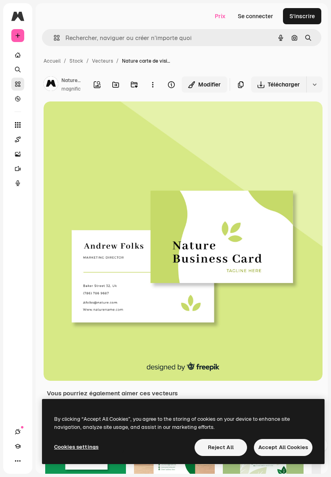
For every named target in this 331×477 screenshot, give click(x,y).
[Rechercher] (17, 69)
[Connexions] (17, 431)
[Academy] (17, 446)
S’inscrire (302, 16)
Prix (220, 16)
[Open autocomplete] (53, 38)
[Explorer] (17, 98)
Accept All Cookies (283, 447)
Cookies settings (76, 446)
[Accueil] (17, 55)
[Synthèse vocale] (17, 183)
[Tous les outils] (17, 124)
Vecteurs (102, 61)
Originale (97, 117)
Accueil (52, 61)
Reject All (221, 447)
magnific (71, 89)
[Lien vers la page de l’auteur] (51, 84)
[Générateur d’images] (17, 154)
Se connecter (255, 16)
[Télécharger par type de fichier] (314, 84)
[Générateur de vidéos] (17, 168)
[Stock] (17, 84)
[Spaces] (17, 139)
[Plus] (17, 460)
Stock (76, 61)
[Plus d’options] (153, 84)
